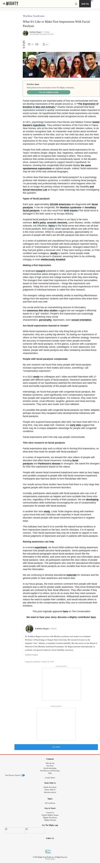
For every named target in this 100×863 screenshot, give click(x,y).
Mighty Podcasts (50, 820)
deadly (54, 253)
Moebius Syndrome (34, 15)
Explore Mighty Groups (50, 815)
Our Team (50, 766)
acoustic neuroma (57, 222)
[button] (47, 32)
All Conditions (50, 803)
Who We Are (50, 763)
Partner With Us (50, 790)
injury (51, 225)
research (40, 271)
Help (50, 773)
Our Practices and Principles (50, 771)
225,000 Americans (60, 204)
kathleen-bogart (31, 655)
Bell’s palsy (39, 222)
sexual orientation (81, 320)
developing (92, 499)
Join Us (85, 3)
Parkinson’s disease (49, 463)
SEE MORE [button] (56, 747)
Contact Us (50, 813)
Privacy (47, 859)
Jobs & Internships (50, 768)
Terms (53, 859)
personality (45, 320)
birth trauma (71, 210)
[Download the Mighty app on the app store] (14, 830)
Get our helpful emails (48, 92)
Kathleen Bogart (36, 32)
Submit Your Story (50, 787)
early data (75, 425)
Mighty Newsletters (50, 817)
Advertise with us (50, 792)
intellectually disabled (53, 259)
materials (71, 575)
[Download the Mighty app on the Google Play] (35, 830)
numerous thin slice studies (42, 310)
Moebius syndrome (70, 207)
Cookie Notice (50, 778)
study (36, 376)
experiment (41, 547)
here (65, 611)
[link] (10, 4)
